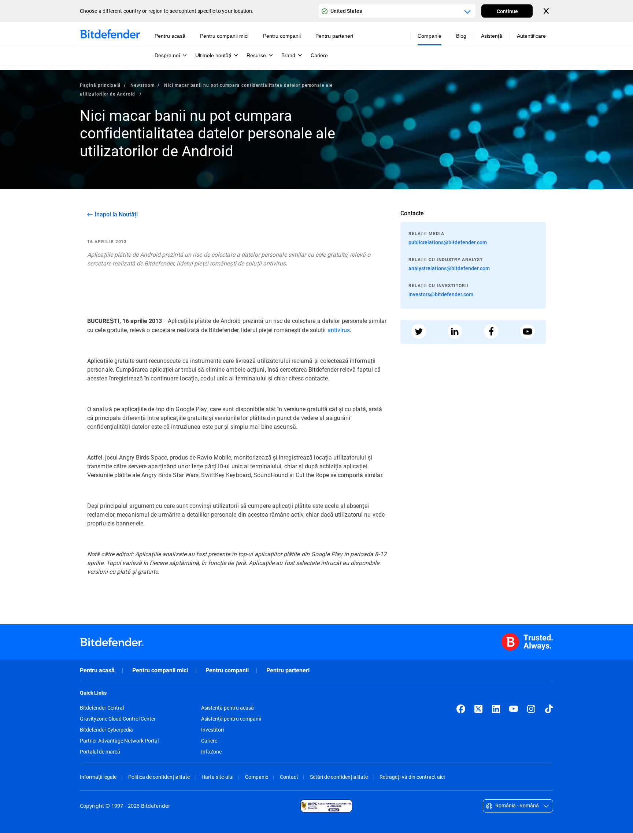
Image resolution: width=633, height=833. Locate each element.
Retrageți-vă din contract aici (412, 776)
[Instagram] (531, 708)
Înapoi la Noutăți (116, 214)
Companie (256, 776)
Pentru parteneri (288, 670)
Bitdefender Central (102, 707)
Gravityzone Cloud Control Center (118, 718)
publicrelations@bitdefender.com (447, 242)
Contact (289, 776)
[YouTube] (513, 708)
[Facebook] (460, 708)
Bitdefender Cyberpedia (106, 729)
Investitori (212, 729)
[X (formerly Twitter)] (478, 708)
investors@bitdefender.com (440, 294)
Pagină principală (100, 85)
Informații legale (98, 776)
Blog (461, 36)
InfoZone (211, 751)
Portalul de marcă (100, 751)
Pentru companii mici (160, 670)
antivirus (338, 330)
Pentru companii (227, 670)
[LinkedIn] (496, 708)
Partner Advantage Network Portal (119, 740)
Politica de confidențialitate (159, 776)
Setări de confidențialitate (339, 776)
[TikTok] (548, 708)
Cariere (209, 740)
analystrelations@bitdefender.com (449, 268)
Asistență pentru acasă (227, 707)
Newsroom (142, 85)
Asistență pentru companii (231, 718)
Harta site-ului (217, 776)
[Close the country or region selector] (547, 11)
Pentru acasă (97, 670)
